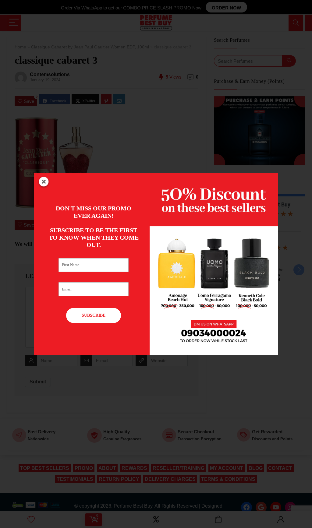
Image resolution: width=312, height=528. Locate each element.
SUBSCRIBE (93, 315)
